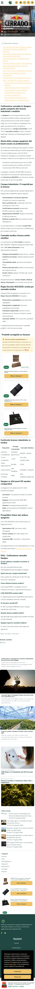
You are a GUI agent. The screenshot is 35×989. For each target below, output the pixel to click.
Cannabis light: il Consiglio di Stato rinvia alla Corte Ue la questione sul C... (17, 696)
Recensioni (5, 866)
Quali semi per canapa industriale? (17, 87)
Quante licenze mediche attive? (15, 97)
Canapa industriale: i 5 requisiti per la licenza (16, 60)
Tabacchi (4, 864)
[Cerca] (16, 2)
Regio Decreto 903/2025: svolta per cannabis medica (15, 67)
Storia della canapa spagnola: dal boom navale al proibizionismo (17, 55)
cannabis (7, 634)
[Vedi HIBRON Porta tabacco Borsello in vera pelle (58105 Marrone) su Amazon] (5, 881)
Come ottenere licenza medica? (16, 90)
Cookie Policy (12, 964)
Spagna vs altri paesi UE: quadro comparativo (14, 74)
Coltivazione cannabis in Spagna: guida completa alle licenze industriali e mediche (17, 49)
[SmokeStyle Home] (10, 3)
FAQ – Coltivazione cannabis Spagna (16, 80)
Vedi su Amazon (15, 376)
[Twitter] (32, 2)
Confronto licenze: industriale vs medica (17, 70)
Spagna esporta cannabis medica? (17, 100)
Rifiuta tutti (17, 977)
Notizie (4, 871)
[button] (20, 2)
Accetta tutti (17, 971)
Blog (9, 21)
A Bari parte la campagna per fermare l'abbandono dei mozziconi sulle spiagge (17, 659)
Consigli (4, 869)
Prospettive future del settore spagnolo (17, 78)
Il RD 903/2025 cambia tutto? (14, 92)
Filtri (3, 859)
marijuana (15, 634)
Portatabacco (6, 861)
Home (3, 21)
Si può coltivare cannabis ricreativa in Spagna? (18, 84)
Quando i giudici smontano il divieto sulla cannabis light (17, 732)
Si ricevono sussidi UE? (12, 95)
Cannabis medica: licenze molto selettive (17, 63)
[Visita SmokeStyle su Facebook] (1, 933)
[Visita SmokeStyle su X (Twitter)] (5, 933)
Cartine (4, 856)
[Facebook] (28, 2)
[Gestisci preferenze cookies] (20, 2)
